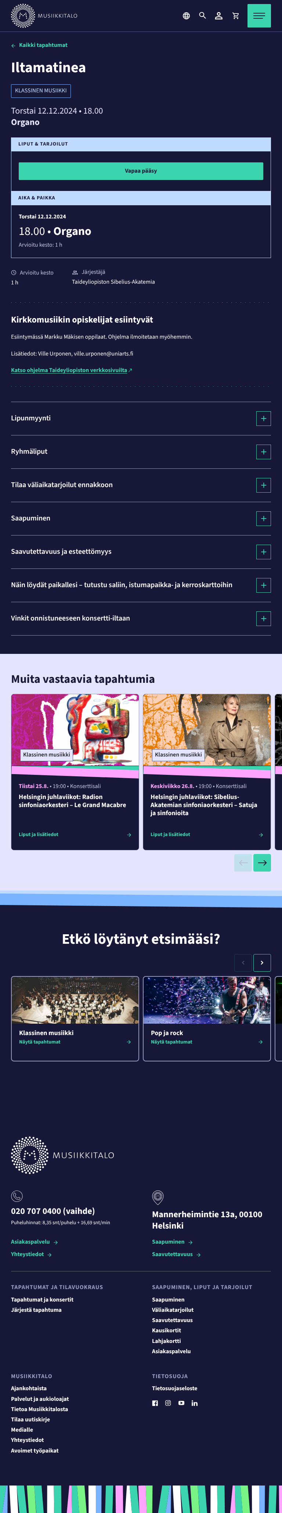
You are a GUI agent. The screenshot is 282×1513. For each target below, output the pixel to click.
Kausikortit (166, 1331)
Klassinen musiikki (41, 91)
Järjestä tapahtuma (36, 1310)
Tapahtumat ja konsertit (42, 1300)
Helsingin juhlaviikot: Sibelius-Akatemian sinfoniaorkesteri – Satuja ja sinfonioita (204, 805)
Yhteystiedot (27, 1254)
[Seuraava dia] (262, 863)
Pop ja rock (167, 1033)
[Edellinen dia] (243, 863)
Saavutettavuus (172, 1254)
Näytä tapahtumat (40, 1042)
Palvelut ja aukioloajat (40, 1399)
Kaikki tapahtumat (43, 45)
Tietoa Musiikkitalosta (39, 1410)
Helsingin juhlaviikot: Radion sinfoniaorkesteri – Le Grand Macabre (72, 801)
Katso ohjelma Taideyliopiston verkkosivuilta (69, 371)
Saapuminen (168, 1242)
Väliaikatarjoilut (173, 1310)
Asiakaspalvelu (30, 1242)
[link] (235, 15)
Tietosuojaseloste (175, 1389)
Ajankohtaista (29, 1389)
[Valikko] (259, 15)
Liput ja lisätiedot (38, 834)
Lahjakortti (166, 1341)
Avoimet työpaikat (35, 1451)
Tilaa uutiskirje (30, 1420)
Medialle (22, 1430)
